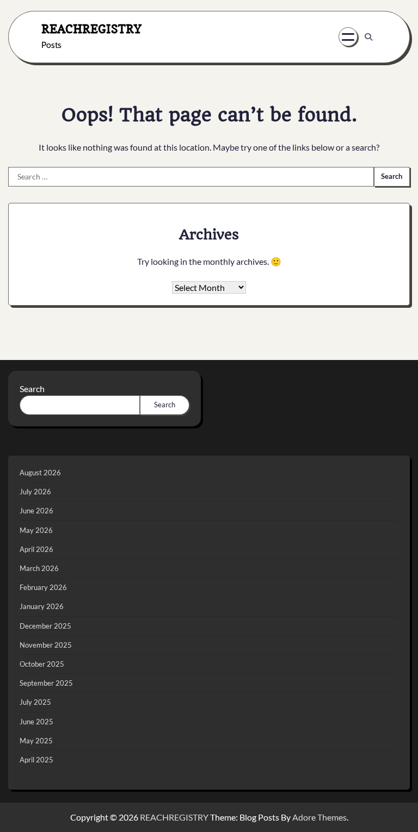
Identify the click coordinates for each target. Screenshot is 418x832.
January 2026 (42, 606)
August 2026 (40, 472)
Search (32, 388)
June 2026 (36, 510)
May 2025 (36, 740)
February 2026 (43, 587)
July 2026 (35, 491)
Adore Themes (319, 817)
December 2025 (45, 626)
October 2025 (42, 664)
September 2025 (46, 683)
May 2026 (36, 530)
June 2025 (36, 721)
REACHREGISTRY (91, 28)
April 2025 (36, 759)
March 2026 (39, 568)
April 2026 (36, 549)
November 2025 (46, 645)
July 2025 (35, 702)
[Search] (368, 37)
